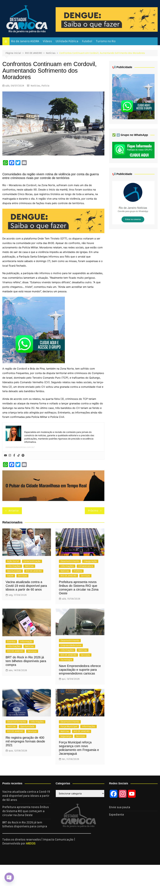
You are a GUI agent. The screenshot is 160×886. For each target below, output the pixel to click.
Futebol (87, 41)
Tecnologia (66, 659)
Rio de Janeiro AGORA (25, 41)
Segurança (65, 736)
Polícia (45, 85)
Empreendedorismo (70, 645)
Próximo (93, 510)
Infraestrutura (85, 566)
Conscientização (32, 561)
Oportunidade (14, 571)
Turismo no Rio (106, 41)
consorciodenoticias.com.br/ (20, 447)
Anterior (14, 510)
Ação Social (13, 561)
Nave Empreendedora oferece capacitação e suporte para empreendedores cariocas (80, 669)
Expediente (116, 814)
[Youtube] (5, 455)
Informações (13, 566)
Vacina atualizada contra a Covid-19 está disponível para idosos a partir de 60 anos (26, 585)
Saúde (10, 575)
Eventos (11, 641)
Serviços (22, 575)
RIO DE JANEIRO (34, 571)
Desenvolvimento (69, 561)
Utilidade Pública (67, 41)
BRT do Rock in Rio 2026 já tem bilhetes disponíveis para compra (26, 661)
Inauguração (90, 561)
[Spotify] (23, 455)
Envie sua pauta (119, 807)
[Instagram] (9, 455)
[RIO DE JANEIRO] (133, 202)
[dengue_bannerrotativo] (107, 19)
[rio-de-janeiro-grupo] (33, 329)
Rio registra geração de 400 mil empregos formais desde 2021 (25, 741)
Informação (26, 641)
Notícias (35, 85)
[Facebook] (14, 455)
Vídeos (47, 41)
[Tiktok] (18, 455)
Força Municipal (68, 726)
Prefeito (78, 571)
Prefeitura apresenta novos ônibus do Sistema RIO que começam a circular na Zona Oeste (25, 811)
